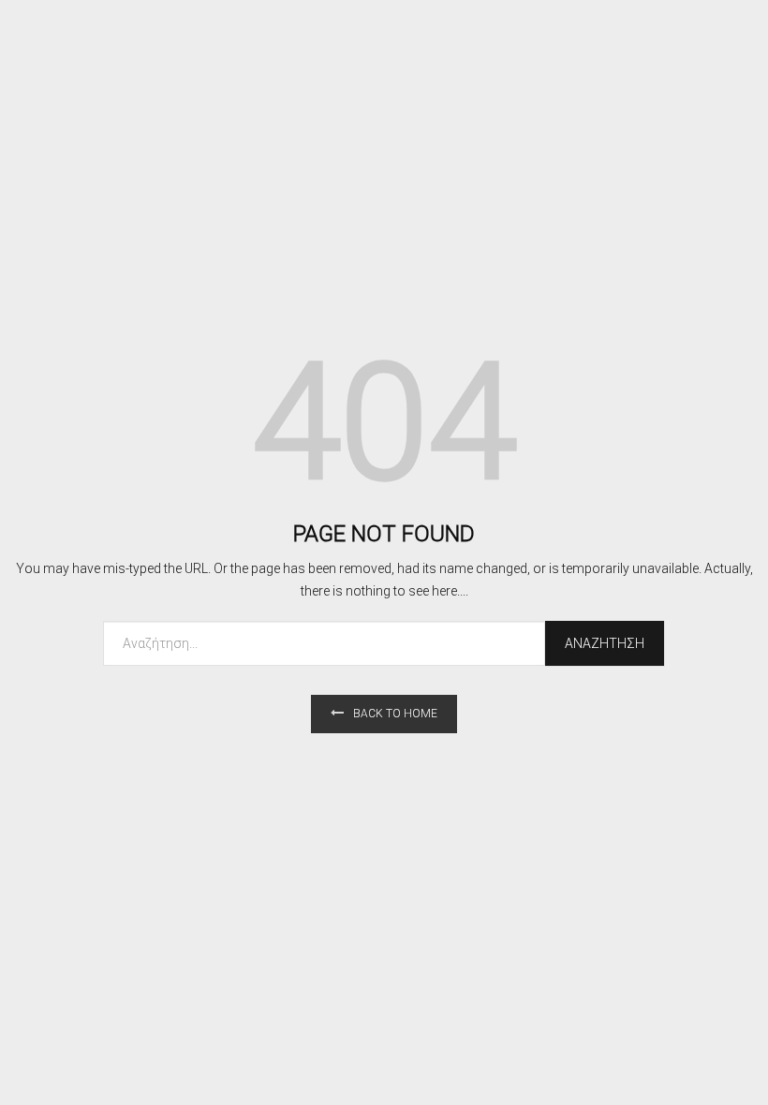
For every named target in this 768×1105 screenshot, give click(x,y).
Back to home (395, 713)
